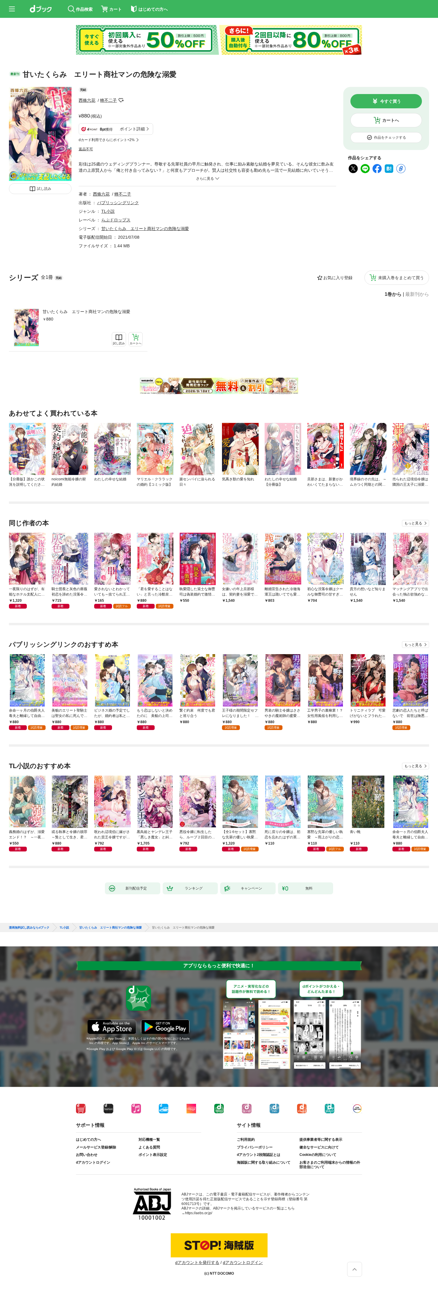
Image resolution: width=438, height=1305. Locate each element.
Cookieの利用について (317, 1155)
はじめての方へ (88, 1139)
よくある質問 (149, 1147)
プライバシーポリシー (255, 1147)
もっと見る (413, 523)
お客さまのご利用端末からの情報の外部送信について (329, 1164)
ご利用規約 (246, 1139)
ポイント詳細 (132, 128)
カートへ (390, 120)
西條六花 (87, 100)
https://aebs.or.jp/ (198, 1213)
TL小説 (108, 211)
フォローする (121, 100)
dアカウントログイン (93, 1162)
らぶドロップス (116, 220)
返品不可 (86, 149)
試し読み (44, 189)
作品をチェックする (390, 137)
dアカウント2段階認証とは (258, 1155)
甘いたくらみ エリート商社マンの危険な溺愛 (86, 311)
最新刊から (417, 294)
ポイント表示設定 (153, 1155)
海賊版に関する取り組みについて (264, 1162)
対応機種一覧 (149, 1139)
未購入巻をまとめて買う (401, 277)
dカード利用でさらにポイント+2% (107, 140)
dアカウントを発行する (197, 1262)
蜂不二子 (108, 100)
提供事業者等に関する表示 (320, 1139)
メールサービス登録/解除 (96, 1147)
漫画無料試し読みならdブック (29, 927)
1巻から (393, 294)
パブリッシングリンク (118, 202)
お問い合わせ (86, 1155)
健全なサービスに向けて (319, 1147)
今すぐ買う (390, 101)
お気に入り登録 (337, 277)
